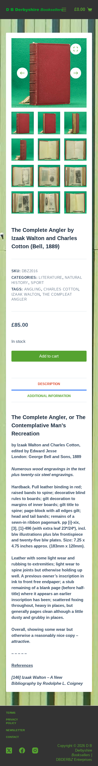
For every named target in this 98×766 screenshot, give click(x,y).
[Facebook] (22, 750)
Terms (11, 712)
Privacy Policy (12, 721)
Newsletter (15, 730)
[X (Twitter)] (9, 750)
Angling (32, 289)
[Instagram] (35, 750)
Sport (37, 283)
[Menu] (64, 9)
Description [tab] (49, 384)
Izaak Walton (25, 294)
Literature (50, 277)
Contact (12, 736)
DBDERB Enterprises (74, 760)
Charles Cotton (61, 289)
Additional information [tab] (49, 396)
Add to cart (49, 356)
